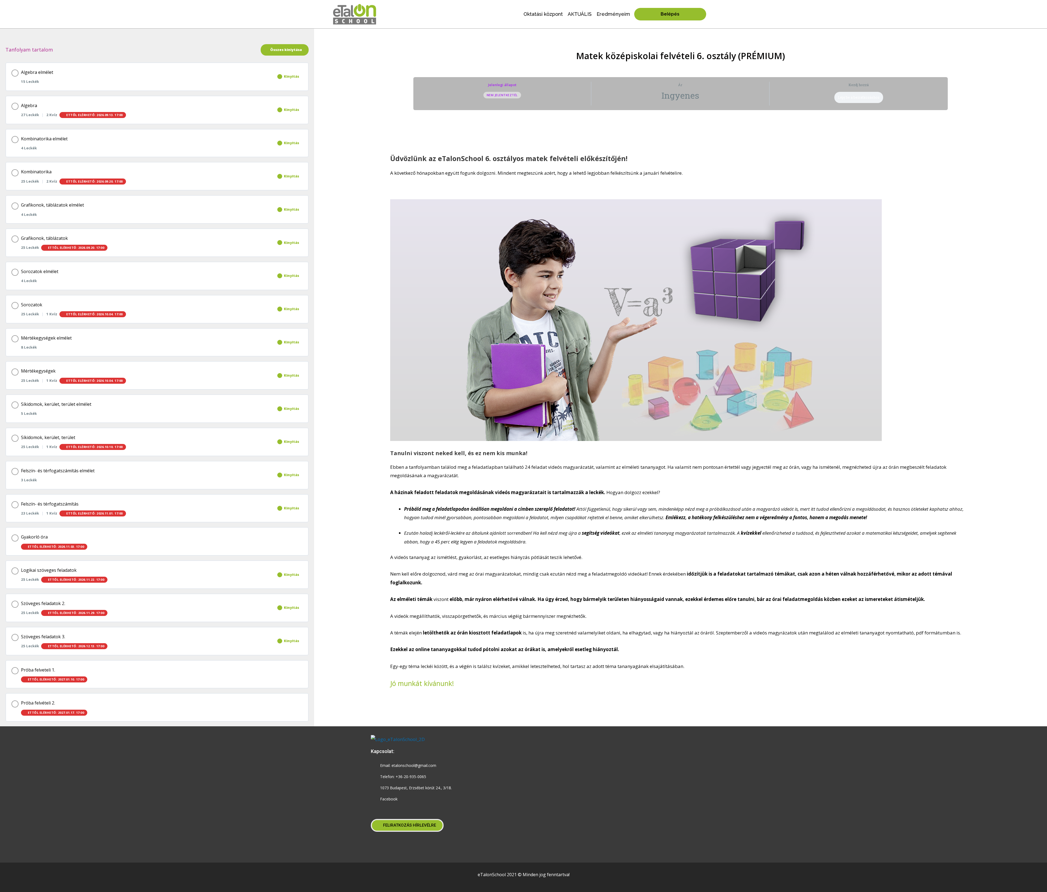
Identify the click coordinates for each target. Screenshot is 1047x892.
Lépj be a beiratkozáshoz (859, 97)
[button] (407, 825)
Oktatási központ (543, 14)
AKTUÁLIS (580, 14)
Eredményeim (613, 14)
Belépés (670, 14)
